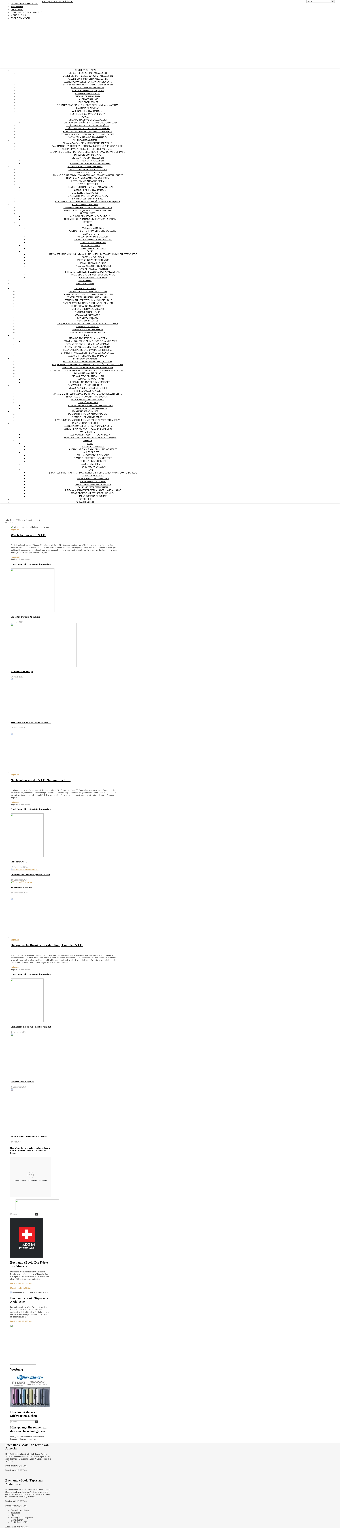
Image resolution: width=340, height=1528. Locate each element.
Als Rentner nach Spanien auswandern (90, 187)
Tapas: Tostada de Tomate (93, 277)
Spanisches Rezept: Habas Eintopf (93, 239)
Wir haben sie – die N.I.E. (28, 535)
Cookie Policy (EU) (20, 18)
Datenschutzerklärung (24, 3)
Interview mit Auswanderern (87, 181)
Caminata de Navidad (87, 108)
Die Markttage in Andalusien (88, 157)
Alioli (90, 225)
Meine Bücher (18, 15)
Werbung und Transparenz (26, 12)
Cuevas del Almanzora (87, 96)
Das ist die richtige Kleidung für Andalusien (88, 75)
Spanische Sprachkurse (85, 192)
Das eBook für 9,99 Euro (20, 1288)
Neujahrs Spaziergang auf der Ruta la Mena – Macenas (87, 105)
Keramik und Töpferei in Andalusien (90, 163)
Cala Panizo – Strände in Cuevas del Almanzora (90, 122)
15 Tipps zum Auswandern (87, 172)
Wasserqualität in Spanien (22, 1082)
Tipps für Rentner (88, 184)
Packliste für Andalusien (22, 887)
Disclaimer (17, 9)
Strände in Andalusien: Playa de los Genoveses (87, 134)
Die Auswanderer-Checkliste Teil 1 (88, 169)
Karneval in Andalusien (90, 160)
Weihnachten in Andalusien (87, 111)
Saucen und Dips (90, 245)
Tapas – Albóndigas (93, 257)
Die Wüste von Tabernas (87, 154)
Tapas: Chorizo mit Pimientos (93, 260)
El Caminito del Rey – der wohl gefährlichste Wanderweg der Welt (88, 151)
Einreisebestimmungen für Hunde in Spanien (88, 84)
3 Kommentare (23, 559)
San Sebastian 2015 (87, 99)
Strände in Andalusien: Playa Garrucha (87, 128)
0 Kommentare (23, 804)
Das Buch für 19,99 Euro (20, 1321)
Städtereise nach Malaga (22, 671)
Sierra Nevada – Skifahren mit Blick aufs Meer (87, 149)
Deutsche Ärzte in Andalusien (90, 189)
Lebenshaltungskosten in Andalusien (87, 178)
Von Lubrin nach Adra (87, 93)
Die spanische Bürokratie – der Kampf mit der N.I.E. (47, 945)
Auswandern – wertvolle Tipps (85, 166)
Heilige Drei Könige (87, 102)
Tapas (90, 251)
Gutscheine (85, 280)
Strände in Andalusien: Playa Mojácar (87, 125)
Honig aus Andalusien (93, 248)
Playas (85, 116)
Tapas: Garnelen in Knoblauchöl (93, 265)
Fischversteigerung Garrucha (87, 113)
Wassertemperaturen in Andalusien (87, 78)
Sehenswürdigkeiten (85, 140)
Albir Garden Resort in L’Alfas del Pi (90, 216)
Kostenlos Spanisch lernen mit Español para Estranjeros (87, 201)
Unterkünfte (87, 213)
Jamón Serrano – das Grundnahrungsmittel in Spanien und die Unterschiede (93, 254)
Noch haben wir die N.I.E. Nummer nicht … (31, 722)
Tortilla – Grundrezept (93, 242)
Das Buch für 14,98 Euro (16, 1466)
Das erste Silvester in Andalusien (25, 617)
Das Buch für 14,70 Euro (20, 1283)
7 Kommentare (23, 969)
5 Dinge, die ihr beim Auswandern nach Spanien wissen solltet (88, 175)
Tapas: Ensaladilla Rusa (93, 263)
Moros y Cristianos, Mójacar (88, 90)
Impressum (17, 6)
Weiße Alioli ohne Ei (93, 227)
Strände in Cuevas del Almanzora (88, 119)
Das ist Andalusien (85, 70)
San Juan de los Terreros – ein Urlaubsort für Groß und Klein (87, 146)
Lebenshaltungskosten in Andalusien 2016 (87, 81)
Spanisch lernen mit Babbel (87, 198)
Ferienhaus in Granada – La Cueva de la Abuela (90, 219)
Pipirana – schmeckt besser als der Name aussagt (93, 271)
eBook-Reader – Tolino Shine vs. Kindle (28, 1136)
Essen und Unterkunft (85, 204)
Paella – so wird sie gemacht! (93, 236)
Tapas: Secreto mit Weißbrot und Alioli (93, 274)
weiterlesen (15, 557)
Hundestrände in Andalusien (87, 87)
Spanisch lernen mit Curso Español (88, 195)
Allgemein (15, 529)
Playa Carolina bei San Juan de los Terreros (87, 131)
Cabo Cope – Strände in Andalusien (87, 137)
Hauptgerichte (90, 233)
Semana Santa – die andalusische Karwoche (87, 143)
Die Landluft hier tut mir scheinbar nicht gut (31, 1027)
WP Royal (24, 1527)
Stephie (14, 559)
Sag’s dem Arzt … (19, 862)
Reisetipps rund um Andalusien (57, 1)
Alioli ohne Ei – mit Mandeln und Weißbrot (93, 230)
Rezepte (87, 222)
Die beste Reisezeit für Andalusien (88, 72)
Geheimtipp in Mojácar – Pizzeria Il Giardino (87, 210)
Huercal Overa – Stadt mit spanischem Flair (30, 875)
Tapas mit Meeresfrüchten (93, 268)
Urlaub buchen (85, 283)
